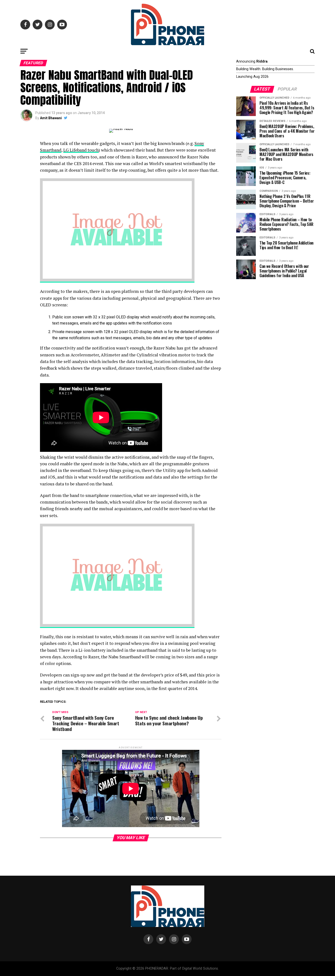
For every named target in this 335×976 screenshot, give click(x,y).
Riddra (262, 61)
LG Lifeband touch (81, 150)
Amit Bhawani (51, 118)
